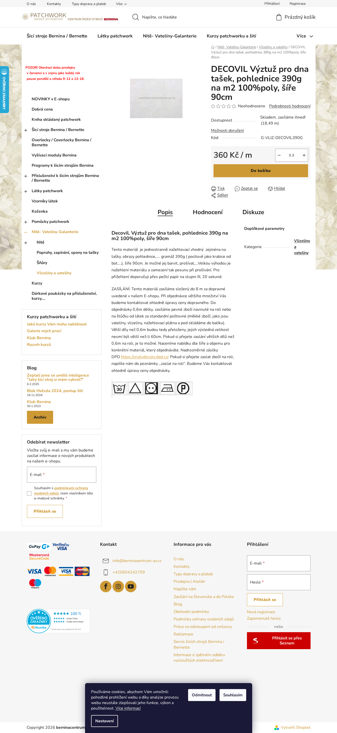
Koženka (40, 211)
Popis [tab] (165, 212)
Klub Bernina (39, 338)
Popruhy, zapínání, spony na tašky (68, 252)
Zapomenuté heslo (264, 618)
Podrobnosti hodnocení (290, 106)
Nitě (40, 242)
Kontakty (54, 3)
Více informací (128, 708)
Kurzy (37, 283)
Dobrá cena (42, 109)
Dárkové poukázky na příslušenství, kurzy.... (64, 296)
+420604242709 (128, 572)
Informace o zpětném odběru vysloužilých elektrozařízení (199, 657)
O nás (31, 3)
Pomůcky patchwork (50, 221)
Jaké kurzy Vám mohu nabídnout (57, 324)
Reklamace (183, 634)
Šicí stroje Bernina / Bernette (58, 130)
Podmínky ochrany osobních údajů (204, 619)
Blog (178, 604)
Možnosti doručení (227, 130)
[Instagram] (118, 586)
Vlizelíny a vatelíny (54, 273)
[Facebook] (106, 586)
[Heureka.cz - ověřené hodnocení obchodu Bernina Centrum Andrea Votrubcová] (58, 621)
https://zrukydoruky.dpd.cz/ (144, 357)
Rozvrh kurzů (39, 345)
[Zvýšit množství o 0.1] (304, 155)
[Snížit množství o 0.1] (279, 155)
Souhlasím (232, 695)
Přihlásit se (45, 511)
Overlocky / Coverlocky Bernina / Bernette (61, 142)
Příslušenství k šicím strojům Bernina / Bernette (65, 178)
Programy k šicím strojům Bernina (63, 165)
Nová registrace (261, 612)
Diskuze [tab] (253, 212)
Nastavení (104, 721)
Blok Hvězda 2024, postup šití (55, 391)
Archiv (40, 417)
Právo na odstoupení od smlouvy (203, 626)
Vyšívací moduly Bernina (54, 155)
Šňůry (42, 263)
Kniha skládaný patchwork (56, 119)
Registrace (298, 3)
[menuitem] (57, 35)
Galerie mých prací (44, 331)
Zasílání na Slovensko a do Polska (204, 596)
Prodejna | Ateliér (189, 581)
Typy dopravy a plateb (89, 3)
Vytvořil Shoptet (296, 727)
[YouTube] (130, 586)
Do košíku (261, 170)
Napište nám (185, 589)
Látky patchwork (47, 191)
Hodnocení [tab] (208, 212)
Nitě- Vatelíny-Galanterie (55, 232)
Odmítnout (202, 695)
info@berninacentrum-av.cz (136, 561)
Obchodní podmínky (191, 611)
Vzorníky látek (45, 201)
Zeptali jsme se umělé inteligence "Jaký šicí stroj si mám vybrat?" (58, 377)
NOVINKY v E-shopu (51, 99)
